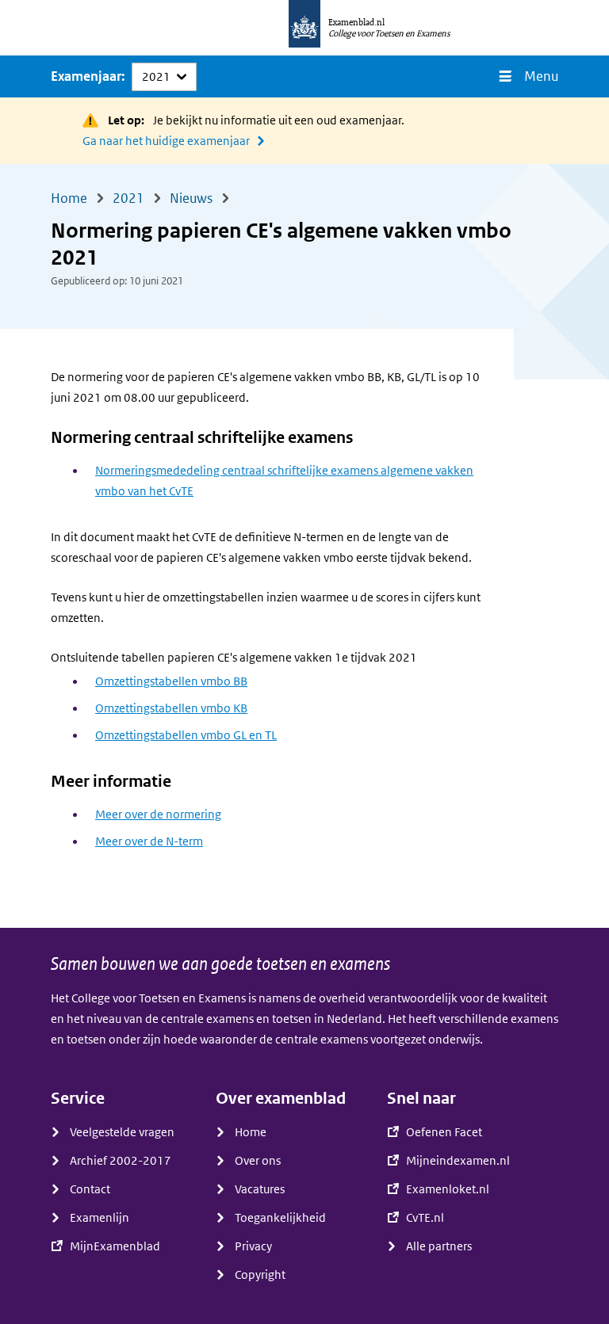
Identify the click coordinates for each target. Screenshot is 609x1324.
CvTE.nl (425, 1218)
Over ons (258, 1161)
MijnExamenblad (115, 1246)
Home (250, 1132)
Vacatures (260, 1189)
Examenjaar (86, 76)
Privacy (253, 1246)
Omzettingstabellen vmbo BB (171, 681)
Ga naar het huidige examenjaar (166, 141)
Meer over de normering (158, 814)
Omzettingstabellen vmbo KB (171, 708)
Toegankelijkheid (280, 1218)
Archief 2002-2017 (120, 1161)
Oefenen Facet (444, 1132)
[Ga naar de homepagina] (304, 27)
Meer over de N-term (149, 841)
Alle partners (439, 1246)
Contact (90, 1189)
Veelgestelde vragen (122, 1132)
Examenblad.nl (356, 22)
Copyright (260, 1275)
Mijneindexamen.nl (458, 1161)
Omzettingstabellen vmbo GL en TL (186, 735)
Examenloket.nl (447, 1189)
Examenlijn (99, 1218)
